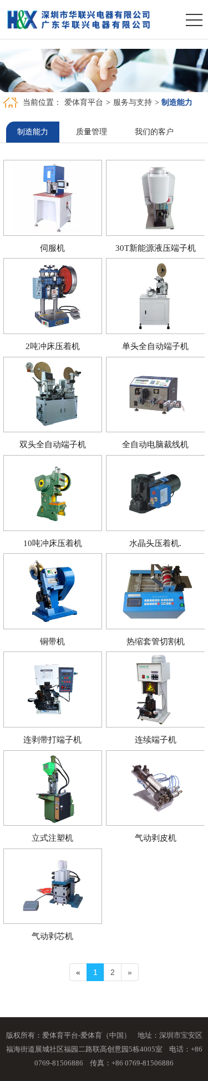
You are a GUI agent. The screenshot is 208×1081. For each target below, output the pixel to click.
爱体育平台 (83, 102)
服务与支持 (132, 102)
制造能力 (32, 132)
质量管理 (91, 132)
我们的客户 (154, 132)
